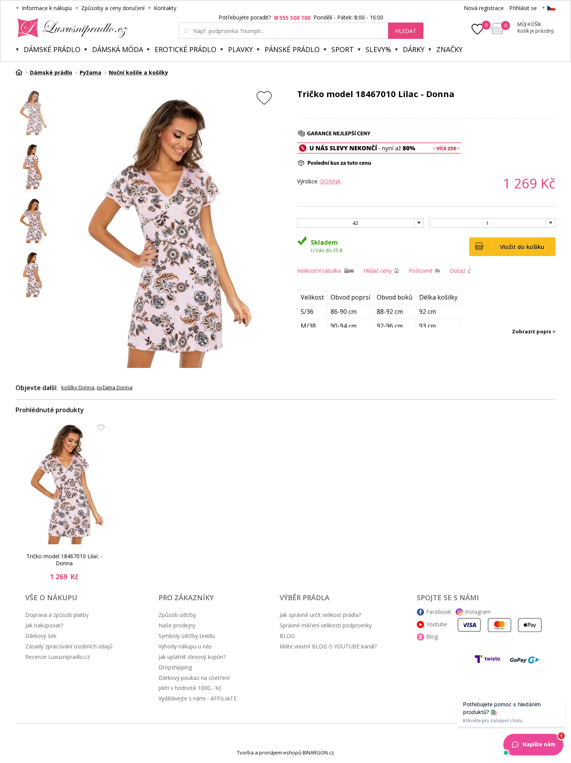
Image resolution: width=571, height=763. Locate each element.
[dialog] (285, 381)
